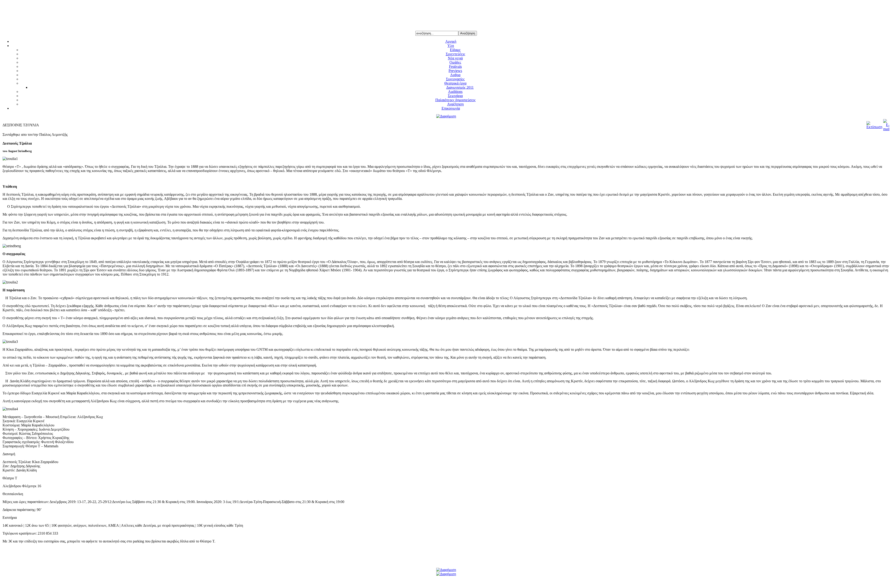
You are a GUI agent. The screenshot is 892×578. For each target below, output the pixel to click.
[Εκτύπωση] (874, 127)
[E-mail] (886, 129)
